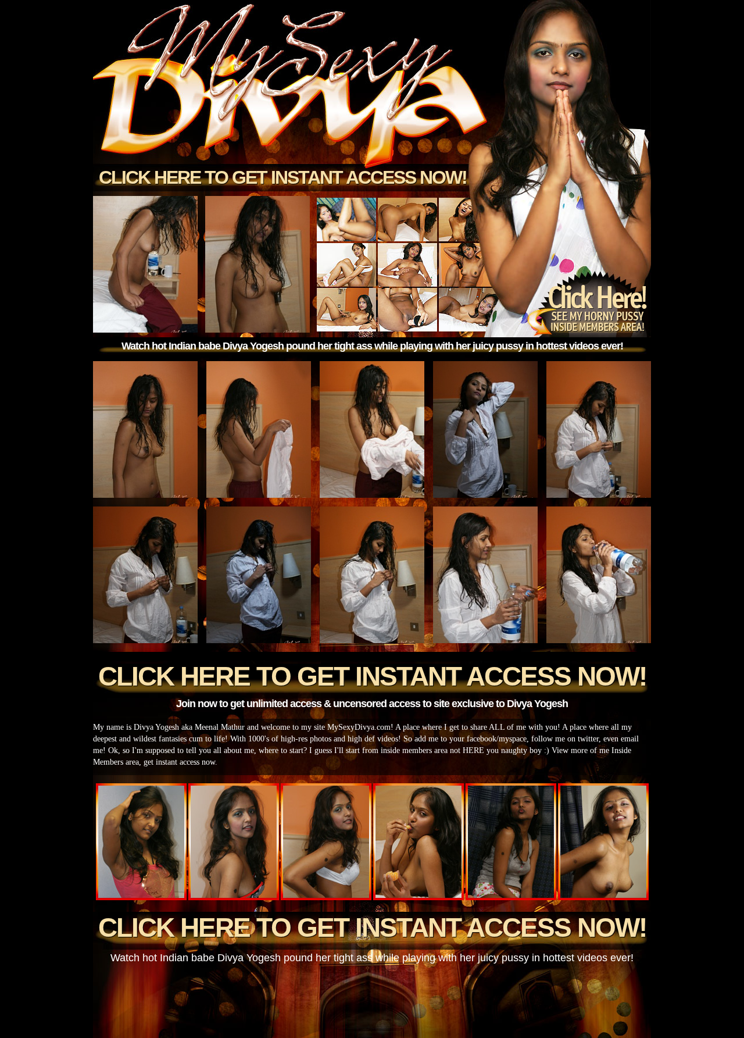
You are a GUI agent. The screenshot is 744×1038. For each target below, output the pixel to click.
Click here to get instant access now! (283, 177)
